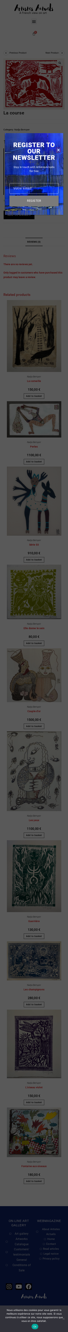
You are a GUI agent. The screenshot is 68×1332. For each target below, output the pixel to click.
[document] (34, 666)
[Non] (63, 1319)
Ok (35, 1326)
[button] (58, 150)
